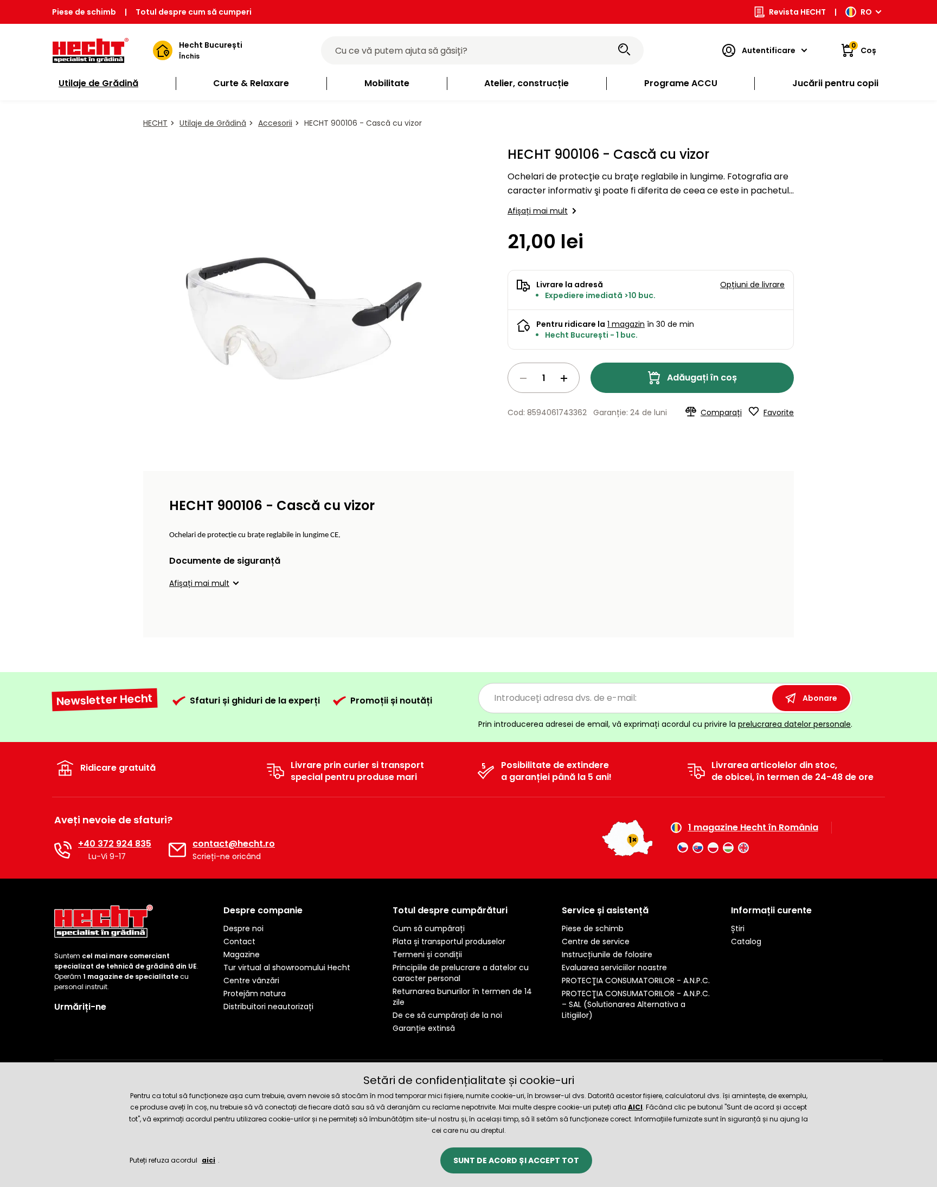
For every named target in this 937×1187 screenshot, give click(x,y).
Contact (239, 941)
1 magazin (626, 324)
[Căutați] (624, 50)
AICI (635, 1107)
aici (208, 1160)
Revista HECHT (797, 12)
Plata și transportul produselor (449, 941)
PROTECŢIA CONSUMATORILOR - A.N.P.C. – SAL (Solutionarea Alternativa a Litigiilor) (636, 1004)
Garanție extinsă (424, 1028)
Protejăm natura (254, 993)
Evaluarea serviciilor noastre (614, 967)
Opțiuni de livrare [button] (752, 284)
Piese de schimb (84, 12)
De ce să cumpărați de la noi (447, 1015)
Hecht (155, 123)
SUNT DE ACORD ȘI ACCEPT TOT (516, 1160)
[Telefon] (63, 850)
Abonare (820, 698)
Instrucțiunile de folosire (607, 954)
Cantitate (543, 377)
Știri (738, 928)
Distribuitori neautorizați (268, 1006)
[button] (205, 583)
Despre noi (243, 928)
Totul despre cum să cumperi (194, 12)
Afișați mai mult (538, 210)
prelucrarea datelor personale (794, 724)
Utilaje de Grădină (212, 123)
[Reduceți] (523, 378)
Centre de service (596, 941)
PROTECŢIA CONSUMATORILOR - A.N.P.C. (636, 980)
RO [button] (866, 12)
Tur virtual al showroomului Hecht (286, 967)
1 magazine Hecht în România (753, 828)
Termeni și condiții (427, 954)
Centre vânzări (251, 980)
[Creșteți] (564, 378)
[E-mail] (177, 850)
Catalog (746, 941)
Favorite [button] (778, 412)
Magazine (241, 954)
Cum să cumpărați (429, 928)
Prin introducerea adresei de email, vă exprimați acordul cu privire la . (665, 724)
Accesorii (275, 123)
